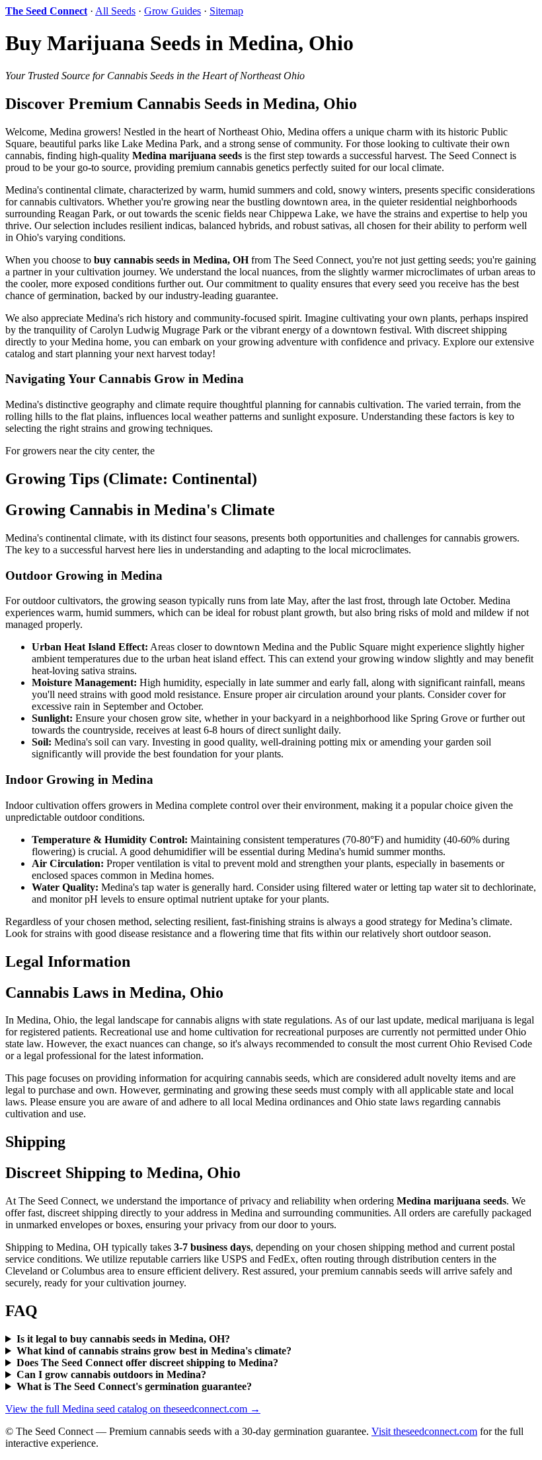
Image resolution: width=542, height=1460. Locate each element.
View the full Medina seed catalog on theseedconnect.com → (132, 1408)
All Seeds (115, 11)
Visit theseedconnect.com (424, 1431)
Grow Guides (172, 11)
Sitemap (226, 11)
